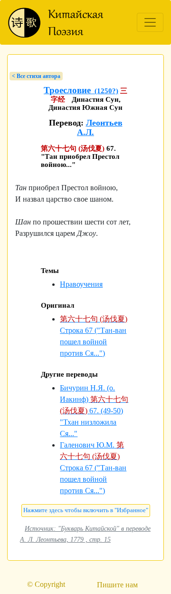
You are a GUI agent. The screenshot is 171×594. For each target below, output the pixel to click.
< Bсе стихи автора (36, 76)
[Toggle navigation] (150, 22)
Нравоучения (81, 284)
